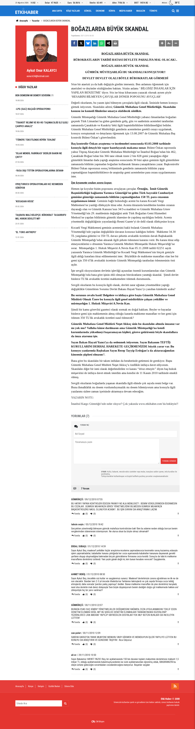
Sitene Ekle (69, 686)
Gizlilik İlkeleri (54, 686)
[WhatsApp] (102, 43)
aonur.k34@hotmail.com (38, 76)
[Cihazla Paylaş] (108, 43)
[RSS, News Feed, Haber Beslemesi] (175, 686)
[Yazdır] (115, 43)
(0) (86, 513)
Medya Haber (125, 11)
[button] (162, 43)
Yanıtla (77, 513)
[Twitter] (81, 43)
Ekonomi (100, 11)
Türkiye (153, 11)
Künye (30, 686)
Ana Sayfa (57, 11)
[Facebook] (74, 43)
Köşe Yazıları (73, 11)
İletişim (41, 686)
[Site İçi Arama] (173, 11)
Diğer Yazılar (27, 87)
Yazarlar (35, 21)
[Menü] (177, 11)
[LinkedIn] (95, 43)
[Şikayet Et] (178, 513)
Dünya (112, 11)
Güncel (88, 11)
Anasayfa (23, 21)
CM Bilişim (100, 721)
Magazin (140, 11)
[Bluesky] (88, 43)
